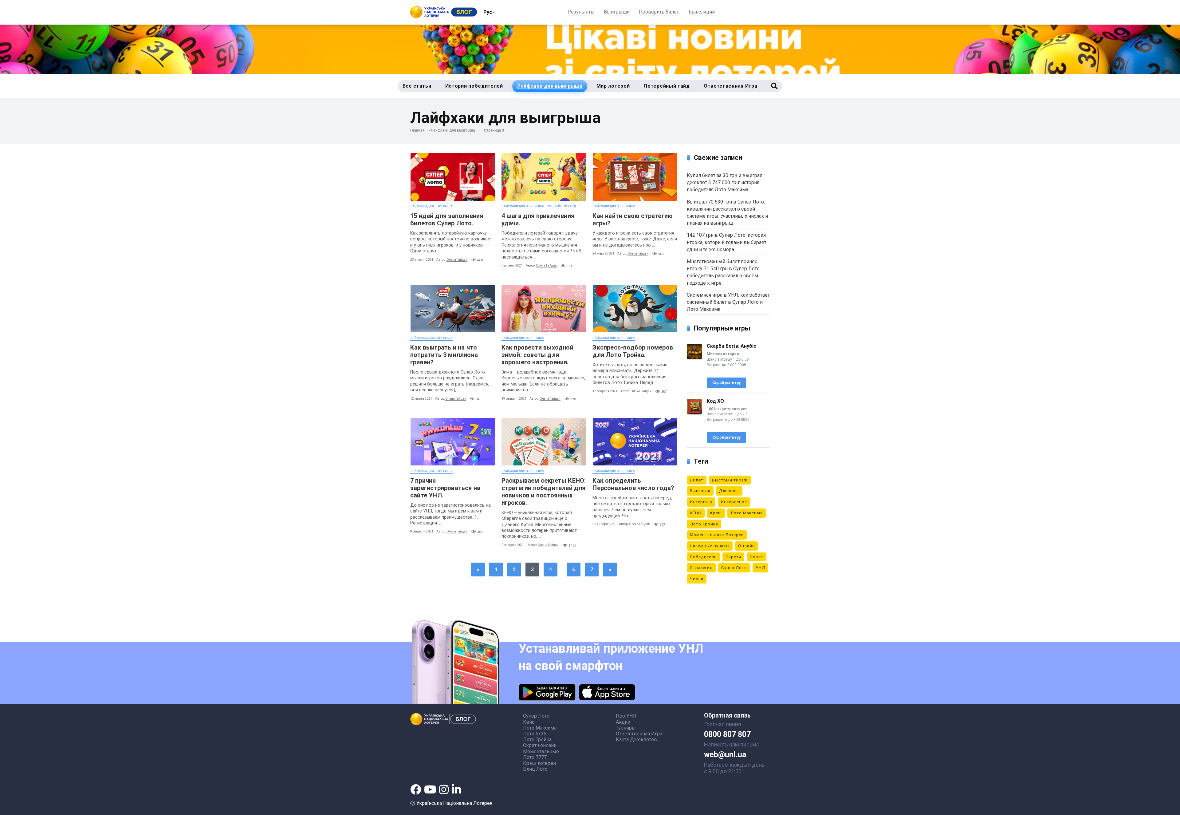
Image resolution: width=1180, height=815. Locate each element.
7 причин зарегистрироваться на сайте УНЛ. (445, 488)
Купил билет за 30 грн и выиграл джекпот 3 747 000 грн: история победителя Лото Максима (724, 182)
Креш (716, 512)
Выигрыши (617, 12)
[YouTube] (430, 789)
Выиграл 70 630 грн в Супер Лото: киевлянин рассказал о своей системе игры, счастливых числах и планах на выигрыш (727, 212)
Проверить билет (659, 12)
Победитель (703, 556)
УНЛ (760, 567)
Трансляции (701, 12)
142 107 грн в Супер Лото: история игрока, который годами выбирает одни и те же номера (726, 242)
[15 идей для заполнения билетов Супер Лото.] (452, 177)
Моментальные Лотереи (717, 534)
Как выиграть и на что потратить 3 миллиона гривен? (444, 355)
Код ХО (715, 401)
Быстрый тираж (730, 479)
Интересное (734, 501)
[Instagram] (444, 789)
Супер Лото (734, 567)
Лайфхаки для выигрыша (453, 130)
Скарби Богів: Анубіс (731, 346)
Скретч (733, 556)
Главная (417, 130)
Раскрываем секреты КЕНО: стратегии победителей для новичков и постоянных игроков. (544, 491)
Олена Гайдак (456, 259)
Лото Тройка (704, 523)
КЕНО (696, 512)
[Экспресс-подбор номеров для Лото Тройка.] (635, 308)
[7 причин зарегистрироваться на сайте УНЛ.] (452, 441)
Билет (696, 479)
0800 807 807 (727, 734)
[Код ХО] (694, 413)
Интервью (701, 501)
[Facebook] (415, 789)
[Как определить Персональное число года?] (635, 441)
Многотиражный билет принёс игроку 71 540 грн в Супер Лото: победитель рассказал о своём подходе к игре (724, 272)
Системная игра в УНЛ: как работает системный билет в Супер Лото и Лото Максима (728, 302)
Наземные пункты (710, 545)
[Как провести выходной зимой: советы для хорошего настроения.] (544, 308)
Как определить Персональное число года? (633, 484)
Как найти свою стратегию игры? (632, 219)
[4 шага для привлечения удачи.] (544, 177)
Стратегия (701, 567)
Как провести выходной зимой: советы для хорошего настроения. (537, 355)
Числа (696, 578)
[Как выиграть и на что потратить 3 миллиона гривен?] (452, 308)
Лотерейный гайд (561, 206)
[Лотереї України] (443, 16)
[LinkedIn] (456, 789)
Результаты (581, 12)
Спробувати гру (726, 383)
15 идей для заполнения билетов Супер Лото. (446, 219)
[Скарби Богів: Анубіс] (694, 358)
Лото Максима (746, 512)
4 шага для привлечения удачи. (538, 219)
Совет (756, 556)
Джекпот (729, 490)
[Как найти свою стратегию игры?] (635, 177)
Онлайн (746, 545)
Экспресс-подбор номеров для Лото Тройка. (632, 351)
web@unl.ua (725, 754)
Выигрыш (700, 490)
